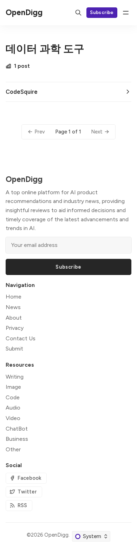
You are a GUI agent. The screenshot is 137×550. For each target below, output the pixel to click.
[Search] (78, 12)
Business (17, 439)
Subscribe (102, 12)
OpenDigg (56, 535)
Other (13, 449)
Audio (13, 407)
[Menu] (125, 12)
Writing (15, 376)
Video (13, 418)
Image (13, 387)
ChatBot (17, 428)
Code (13, 397)
